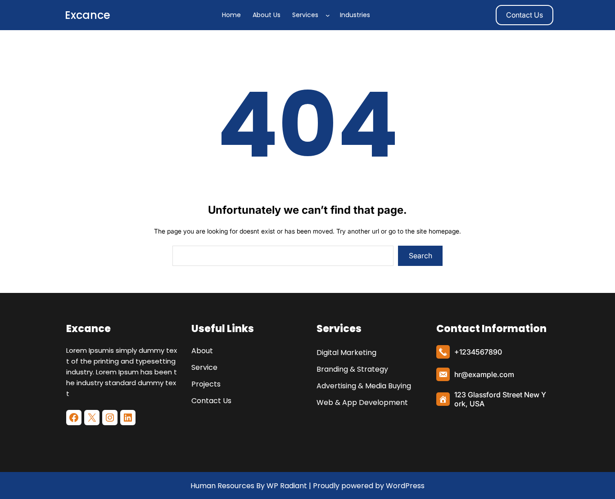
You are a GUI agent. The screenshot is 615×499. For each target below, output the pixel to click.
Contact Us (524, 14)
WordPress (405, 486)
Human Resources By (227, 486)
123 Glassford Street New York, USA (500, 399)
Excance (87, 15)
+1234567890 (478, 351)
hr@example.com (484, 374)
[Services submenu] (330, 15)
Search (420, 255)
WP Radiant (286, 486)
